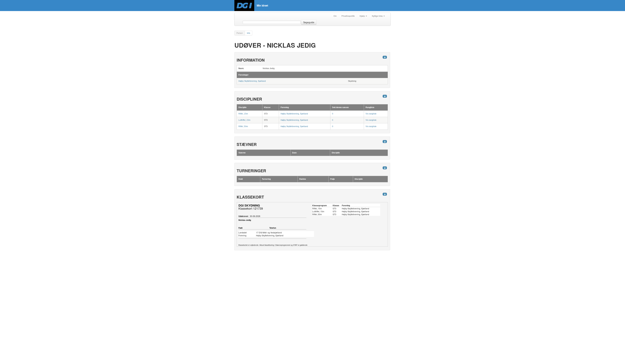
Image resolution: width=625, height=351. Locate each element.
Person (239, 33)
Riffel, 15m (243, 114)
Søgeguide (308, 22)
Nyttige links (377, 15)
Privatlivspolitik (348, 15)
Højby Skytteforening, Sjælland (252, 81)
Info (248, 33)
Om (335, 15)
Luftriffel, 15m (244, 120)
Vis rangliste (371, 114)
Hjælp (362, 15)
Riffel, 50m (243, 126)
